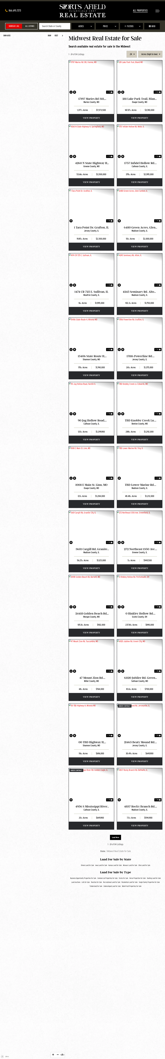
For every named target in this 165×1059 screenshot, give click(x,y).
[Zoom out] (57, 1054)
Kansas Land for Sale (115, 865)
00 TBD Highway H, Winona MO (91, 742)
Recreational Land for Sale (111, 882)
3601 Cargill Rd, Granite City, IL (91, 549)
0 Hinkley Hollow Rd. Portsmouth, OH (140, 614)
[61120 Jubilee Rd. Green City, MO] (139, 656)
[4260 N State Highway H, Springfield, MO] (91, 142)
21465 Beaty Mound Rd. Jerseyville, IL (139, 742)
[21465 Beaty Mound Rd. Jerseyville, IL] (139, 721)
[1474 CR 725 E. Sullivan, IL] (91, 270)
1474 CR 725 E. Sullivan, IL (91, 291)
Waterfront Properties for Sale (131, 886)
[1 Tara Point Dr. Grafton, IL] (91, 206)
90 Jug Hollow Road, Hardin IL (91, 420)
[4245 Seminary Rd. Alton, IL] (139, 270)
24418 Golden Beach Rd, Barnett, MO (91, 614)
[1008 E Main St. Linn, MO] (91, 463)
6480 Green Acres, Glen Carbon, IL (139, 227)
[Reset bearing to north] (62, 1054)
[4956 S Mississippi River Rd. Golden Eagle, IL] (91, 785)
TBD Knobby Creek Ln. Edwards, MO (140, 420)
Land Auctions (75, 882)
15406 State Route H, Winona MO (91, 356)
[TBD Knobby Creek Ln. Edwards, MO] (139, 399)
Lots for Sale (86, 882)
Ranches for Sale (96, 882)
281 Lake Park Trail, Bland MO (139, 99)
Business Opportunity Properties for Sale (83, 878)
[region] (33, 545)
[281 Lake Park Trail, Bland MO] (139, 77)
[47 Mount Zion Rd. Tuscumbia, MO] (91, 656)
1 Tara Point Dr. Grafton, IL (91, 227)
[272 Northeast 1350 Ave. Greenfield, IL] (139, 528)
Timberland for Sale (96, 886)
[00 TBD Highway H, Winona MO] (91, 721)
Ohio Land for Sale (144, 865)
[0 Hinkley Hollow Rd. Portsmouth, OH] (139, 592)
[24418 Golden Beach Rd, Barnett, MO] (91, 592)
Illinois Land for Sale (87, 865)
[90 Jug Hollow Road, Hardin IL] (91, 399)
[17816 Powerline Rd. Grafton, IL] (139, 335)
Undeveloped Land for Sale (112, 886)
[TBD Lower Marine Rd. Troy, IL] (139, 463)
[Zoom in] (53, 1054)
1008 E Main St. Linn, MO (91, 485)
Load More (115, 837)
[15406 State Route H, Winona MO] (91, 335)
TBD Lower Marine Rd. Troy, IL (139, 485)
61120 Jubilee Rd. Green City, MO (139, 678)
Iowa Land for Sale (101, 865)
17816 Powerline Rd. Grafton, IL (140, 356)
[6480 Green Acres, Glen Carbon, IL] (139, 206)
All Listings (29, 26)
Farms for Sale (123, 878)
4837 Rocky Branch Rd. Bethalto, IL (139, 806)
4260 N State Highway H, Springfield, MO (91, 163)
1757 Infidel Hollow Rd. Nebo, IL (139, 163)
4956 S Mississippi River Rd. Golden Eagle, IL (91, 806)
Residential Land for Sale (130, 882)
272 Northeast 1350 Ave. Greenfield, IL (139, 549)
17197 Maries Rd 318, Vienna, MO (91, 99)
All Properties (140, 10)
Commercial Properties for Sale (107, 878)
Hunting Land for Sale (154, 878)
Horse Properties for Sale (137, 878)
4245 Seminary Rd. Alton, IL (140, 292)
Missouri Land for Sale (130, 865)
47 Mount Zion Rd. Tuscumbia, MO (91, 678)
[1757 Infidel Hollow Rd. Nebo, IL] (139, 142)
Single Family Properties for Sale (149, 882)
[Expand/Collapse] (62, 35)
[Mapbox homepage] (2, 1056)
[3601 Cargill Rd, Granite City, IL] (91, 528)
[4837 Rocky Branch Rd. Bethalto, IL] (139, 785)
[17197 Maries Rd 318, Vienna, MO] (91, 77)
